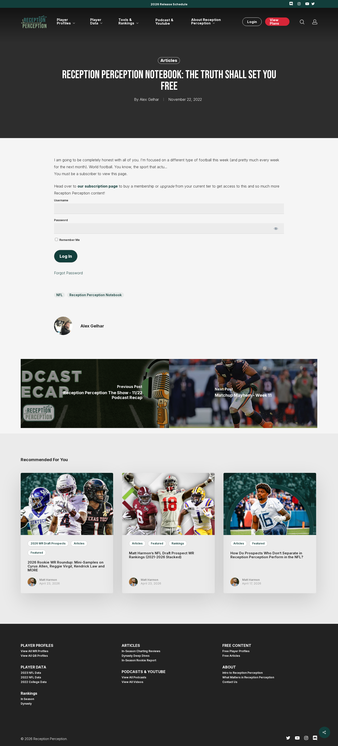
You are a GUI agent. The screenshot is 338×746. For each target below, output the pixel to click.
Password (61, 220)
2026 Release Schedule (169, 4)
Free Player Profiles (235, 651)
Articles (168, 60)
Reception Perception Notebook (95, 295)
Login (252, 22)
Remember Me (69, 240)
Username (61, 200)
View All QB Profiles (34, 655)
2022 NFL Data (31, 677)
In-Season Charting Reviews (141, 651)
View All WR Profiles (34, 651)
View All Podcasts (134, 677)
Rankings (178, 543)
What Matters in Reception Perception (248, 677)
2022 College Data (33, 682)
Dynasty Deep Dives (135, 655)
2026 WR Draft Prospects (48, 543)
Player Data (95, 21)
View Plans (274, 21)
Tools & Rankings (126, 21)
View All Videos (132, 682)
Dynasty (26, 703)
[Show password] (276, 228)
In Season (27, 699)
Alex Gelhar (149, 99)
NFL (59, 295)
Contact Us (229, 682)
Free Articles (231, 655)
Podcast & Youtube (164, 21)
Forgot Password (68, 273)
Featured (37, 552)
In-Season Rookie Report (139, 660)
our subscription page (97, 186)
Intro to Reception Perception (242, 672)
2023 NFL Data (31, 672)
